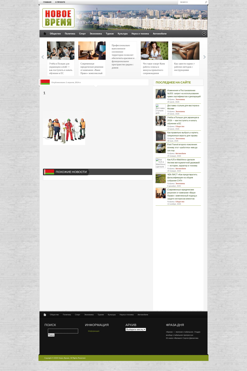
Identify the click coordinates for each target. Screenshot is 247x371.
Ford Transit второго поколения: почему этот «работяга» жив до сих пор (182, 147)
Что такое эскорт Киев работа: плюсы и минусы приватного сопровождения (154, 68)
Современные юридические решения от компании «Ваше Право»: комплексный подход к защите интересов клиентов (91, 69)
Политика (70, 33)
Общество (55, 33)
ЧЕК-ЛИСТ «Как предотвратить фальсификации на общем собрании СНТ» (182, 177)
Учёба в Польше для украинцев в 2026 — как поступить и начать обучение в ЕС (60, 68)
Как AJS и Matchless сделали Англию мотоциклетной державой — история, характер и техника (183, 162)
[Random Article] (204, 34)
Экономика (96, 33)
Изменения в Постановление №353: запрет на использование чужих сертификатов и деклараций (184, 93)
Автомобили (160, 33)
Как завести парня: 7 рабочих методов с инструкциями (184, 66)
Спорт (82, 33)
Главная (47, 2)
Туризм (110, 33)
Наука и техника (140, 33)
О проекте (60, 2)
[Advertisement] (94, 104)
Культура (123, 33)
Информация (93, 331)
